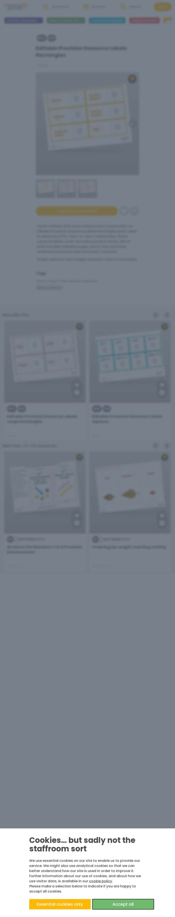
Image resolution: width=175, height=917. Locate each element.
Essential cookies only (60, 904)
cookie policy (100, 881)
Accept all (123, 904)
